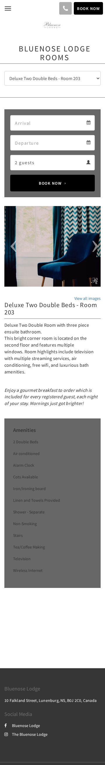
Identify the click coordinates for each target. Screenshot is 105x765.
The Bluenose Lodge (30, 734)
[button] (11, 246)
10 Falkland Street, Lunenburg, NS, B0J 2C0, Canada (50, 700)
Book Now (50, 183)
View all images (87, 298)
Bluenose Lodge (26, 725)
